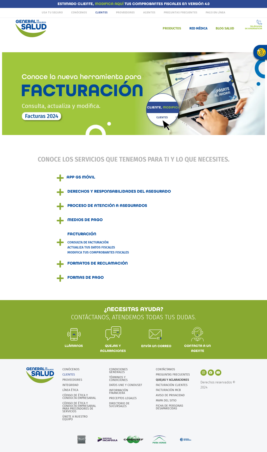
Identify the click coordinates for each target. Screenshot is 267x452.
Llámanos (74, 346)
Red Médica (198, 28)
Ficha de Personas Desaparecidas (169, 407)
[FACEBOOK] (211, 372)
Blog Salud (225, 28)
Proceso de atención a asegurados (107, 205)
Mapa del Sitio (166, 400)
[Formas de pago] (60, 278)
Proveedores (125, 12)
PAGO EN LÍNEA (215, 12)
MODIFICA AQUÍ (110, 4)
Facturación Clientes (172, 385)
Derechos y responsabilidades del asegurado (119, 191)
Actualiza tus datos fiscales (91, 247)
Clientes (101, 12)
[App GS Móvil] (60, 178)
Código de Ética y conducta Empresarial (79, 396)
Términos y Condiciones (118, 379)
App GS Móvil (81, 177)
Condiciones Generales (118, 371)
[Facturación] (60, 242)
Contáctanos (165, 369)
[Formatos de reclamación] (60, 264)
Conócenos (79, 12)
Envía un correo (156, 346)
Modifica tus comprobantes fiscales (98, 252)
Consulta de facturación (88, 242)
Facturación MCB (168, 390)
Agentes (149, 12)
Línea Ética (70, 390)
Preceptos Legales (123, 398)
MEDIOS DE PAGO (85, 219)
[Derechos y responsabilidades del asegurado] (60, 192)
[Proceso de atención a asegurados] (60, 206)
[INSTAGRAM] (203, 372)
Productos (172, 28)
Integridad (70, 385)
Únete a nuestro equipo (75, 418)
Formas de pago (85, 277)
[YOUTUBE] (218, 372)
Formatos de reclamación (97, 263)
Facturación (81, 234)
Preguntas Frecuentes (180, 12)
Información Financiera (118, 391)
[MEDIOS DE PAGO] (60, 221)
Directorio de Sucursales (119, 405)
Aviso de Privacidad (170, 395)
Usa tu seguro (52, 12)
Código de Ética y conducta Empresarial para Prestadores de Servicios (79, 407)
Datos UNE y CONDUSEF (125, 385)
